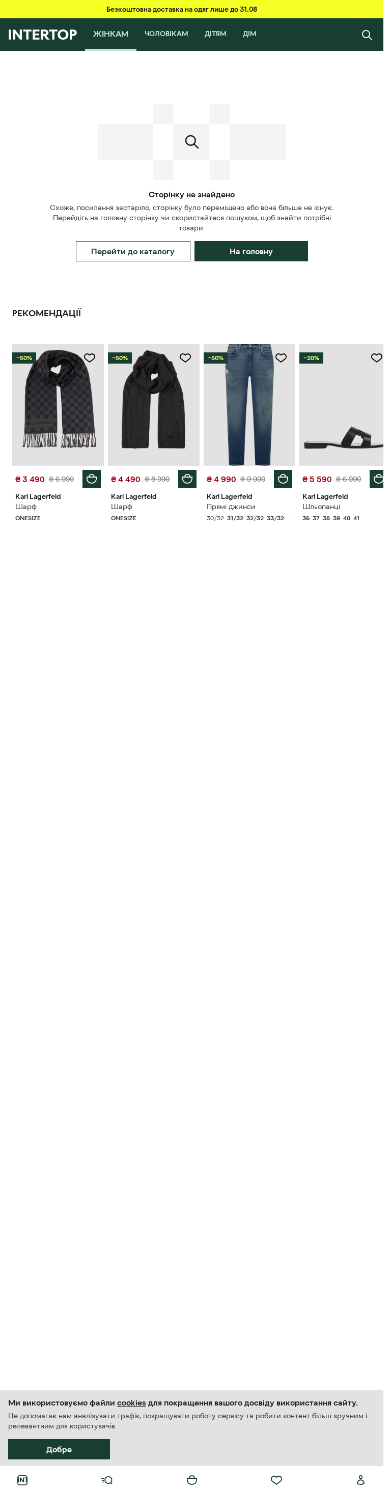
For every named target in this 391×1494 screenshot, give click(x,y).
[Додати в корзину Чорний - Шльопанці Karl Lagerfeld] (371, 476)
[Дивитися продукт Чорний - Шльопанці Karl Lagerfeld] (338, 403)
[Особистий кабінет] (361, 1480)
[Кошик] (192, 1480)
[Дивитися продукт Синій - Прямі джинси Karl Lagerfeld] (245, 403)
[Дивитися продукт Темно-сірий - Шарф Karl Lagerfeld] (151, 403)
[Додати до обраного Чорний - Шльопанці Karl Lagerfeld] (369, 358)
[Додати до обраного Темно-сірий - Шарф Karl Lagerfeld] (182, 358)
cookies (131, 1402)
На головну (251, 251)
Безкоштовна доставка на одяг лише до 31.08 (181, 9)
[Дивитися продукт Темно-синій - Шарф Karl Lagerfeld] (57, 403)
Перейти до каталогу (133, 251)
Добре (59, 1449)
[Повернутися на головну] (42, 34)
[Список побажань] (276, 1480)
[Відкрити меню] (107, 1480)
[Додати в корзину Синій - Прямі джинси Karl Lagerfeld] (277, 476)
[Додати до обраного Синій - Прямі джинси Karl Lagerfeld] (275, 358)
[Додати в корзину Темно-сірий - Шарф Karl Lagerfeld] (184, 476)
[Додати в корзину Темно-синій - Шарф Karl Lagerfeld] (89, 476)
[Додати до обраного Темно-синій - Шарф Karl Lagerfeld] (87, 358)
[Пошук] (367, 34)
